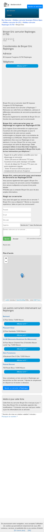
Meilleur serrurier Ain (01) (12, 22)
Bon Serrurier (11, 11)
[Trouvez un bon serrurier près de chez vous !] (13, 3)
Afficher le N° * (22, 66)
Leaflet (7, 300)
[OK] (29, 530)
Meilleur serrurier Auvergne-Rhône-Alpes (27, 20)
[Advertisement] (21, 84)
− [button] (6, 261)
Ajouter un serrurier (35, 6)
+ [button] (6, 258)
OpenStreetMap (20, 300)
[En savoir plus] (19, 530)
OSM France (37, 300)
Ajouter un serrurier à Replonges (16, 388)
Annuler (15, 239)
